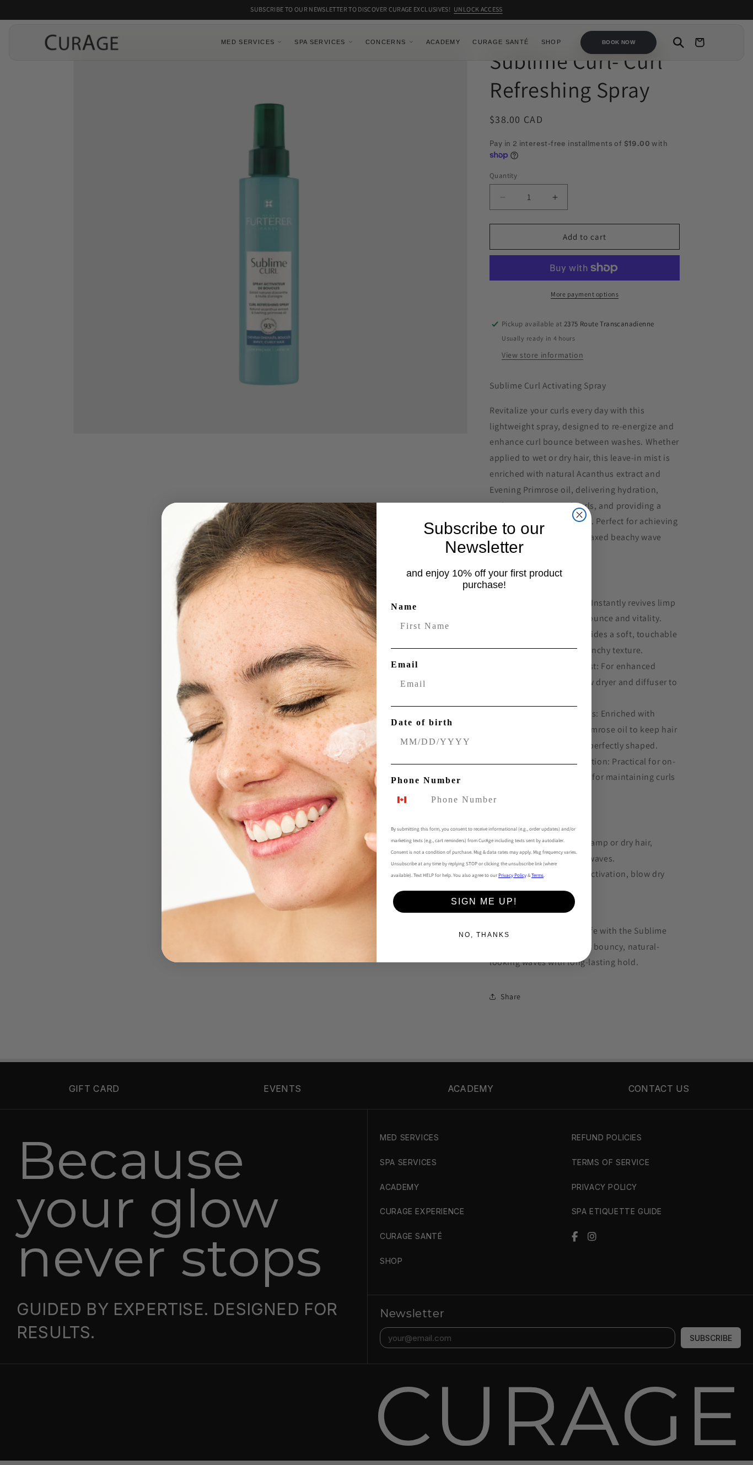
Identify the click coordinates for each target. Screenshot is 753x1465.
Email (404, 664)
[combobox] (408, 799)
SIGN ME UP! (484, 901)
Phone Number (426, 780)
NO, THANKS (484, 935)
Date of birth (422, 722)
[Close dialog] (579, 514)
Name (404, 606)
